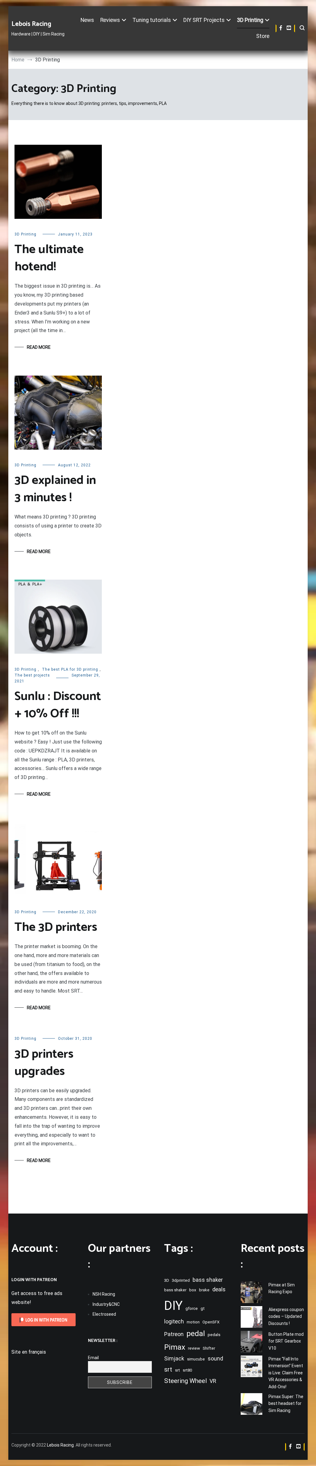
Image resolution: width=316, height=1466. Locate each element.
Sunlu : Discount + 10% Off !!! (58, 705)
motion (193, 1322)
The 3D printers (56, 927)
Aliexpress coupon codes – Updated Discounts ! (286, 1316)
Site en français (28, 1352)
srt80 (187, 1370)
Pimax (174, 1347)
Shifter (209, 1348)
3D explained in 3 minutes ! (55, 489)
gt (203, 1308)
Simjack (174, 1359)
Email (93, 1357)
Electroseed (104, 1314)
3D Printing (250, 20)
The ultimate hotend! (49, 258)
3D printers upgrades (44, 1063)
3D (166, 1280)
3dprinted (181, 1280)
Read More (39, 347)
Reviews (110, 20)
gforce (191, 1308)
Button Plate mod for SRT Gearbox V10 (286, 1341)
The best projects (32, 675)
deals (219, 1289)
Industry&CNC (106, 1304)
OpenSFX (210, 1322)
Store (262, 36)
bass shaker (208, 1280)
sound (215, 1359)
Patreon (174, 1334)
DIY (173, 1305)
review (194, 1348)
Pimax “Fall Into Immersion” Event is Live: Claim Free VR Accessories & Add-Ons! (285, 1372)
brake (204, 1290)
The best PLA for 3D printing (70, 669)
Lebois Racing (31, 24)
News (87, 20)
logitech (174, 1321)
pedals (214, 1334)
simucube (196, 1359)
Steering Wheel (185, 1381)
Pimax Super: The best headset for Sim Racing (285, 1403)
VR (213, 1381)
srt (168, 1369)
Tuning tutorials (151, 20)
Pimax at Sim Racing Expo (281, 1288)
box (192, 1290)
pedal (195, 1333)
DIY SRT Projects (204, 20)
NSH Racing (104, 1294)
